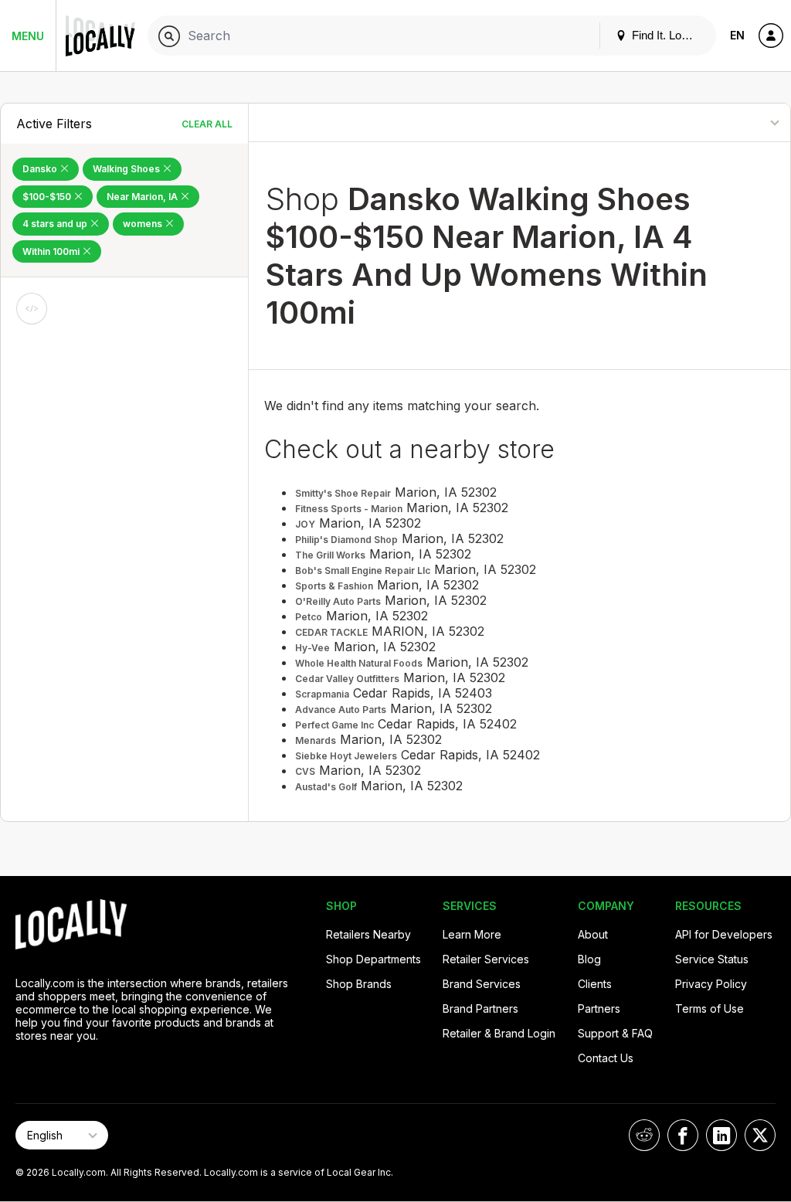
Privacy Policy (711, 983)
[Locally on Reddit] (644, 1135)
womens (144, 223)
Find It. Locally (666, 35)
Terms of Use (709, 1008)
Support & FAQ (615, 1033)
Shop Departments (373, 959)
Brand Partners (480, 1008)
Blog (589, 959)
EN (737, 35)
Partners (599, 1008)
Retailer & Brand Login (499, 1033)
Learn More (472, 934)
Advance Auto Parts (340, 709)
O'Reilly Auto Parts (338, 601)
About (593, 934)
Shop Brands (359, 983)
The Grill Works (330, 555)
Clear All (207, 124)
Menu (28, 35)
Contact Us (605, 1057)
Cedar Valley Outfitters (347, 678)
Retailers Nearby (368, 934)
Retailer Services (486, 959)
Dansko (40, 169)
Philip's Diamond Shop (346, 539)
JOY (305, 524)
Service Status (712, 959)
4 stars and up (56, 223)
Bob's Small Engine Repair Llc (362, 570)
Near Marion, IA (143, 196)
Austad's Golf (326, 787)
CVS (305, 771)
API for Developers (723, 934)
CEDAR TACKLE (331, 632)
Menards (315, 740)
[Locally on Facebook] (682, 1135)
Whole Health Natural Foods (359, 663)
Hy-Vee (312, 648)
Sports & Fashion (334, 586)
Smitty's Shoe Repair (343, 493)
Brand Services (482, 983)
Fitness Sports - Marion (348, 508)
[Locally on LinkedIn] (721, 1135)
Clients (595, 983)
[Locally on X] (760, 1135)
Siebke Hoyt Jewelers (346, 756)
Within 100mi (52, 251)
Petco (308, 617)
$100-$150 (47, 196)
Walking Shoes (127, 169)
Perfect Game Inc (334, 725)
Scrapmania (322, 694)
